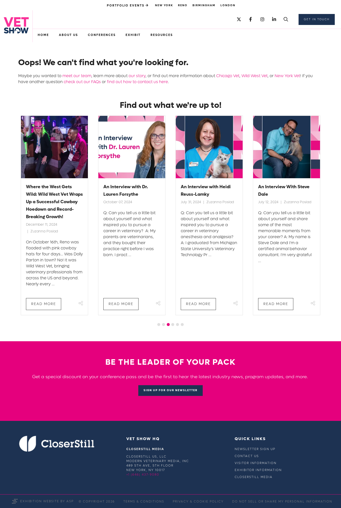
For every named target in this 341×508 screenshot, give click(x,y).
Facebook (250, 19)
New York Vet (287, 75)
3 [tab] (168, 324)
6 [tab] (182, 324)
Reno (182, 5)
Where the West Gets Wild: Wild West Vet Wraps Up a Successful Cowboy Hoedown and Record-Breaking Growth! (54, 202)
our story (137, 75)
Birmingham (203, 5)
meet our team (76, 75)
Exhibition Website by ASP (47, 501)
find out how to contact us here (137, 81)
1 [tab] (158, 324)
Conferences (102, 35)
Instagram (262, 19)
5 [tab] (177, 324)
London (227, 5)
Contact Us (247, 456)
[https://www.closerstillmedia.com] (56, 451)
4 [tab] (172, 324)
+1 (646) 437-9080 (142, 475)
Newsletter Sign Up (255, 449)
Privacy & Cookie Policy (198, 502)
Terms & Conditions (143, 502)
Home (43, 35)
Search (285, 19)
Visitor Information (256, 463)
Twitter (238, 19)
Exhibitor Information (258, 470)
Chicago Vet (227, 75)
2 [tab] (163, 324)
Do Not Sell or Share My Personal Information (282, 502)
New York (164, 5)
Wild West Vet (254, 75)
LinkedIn (274, 19)
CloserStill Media (254, 477)
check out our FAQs (82, 81)
